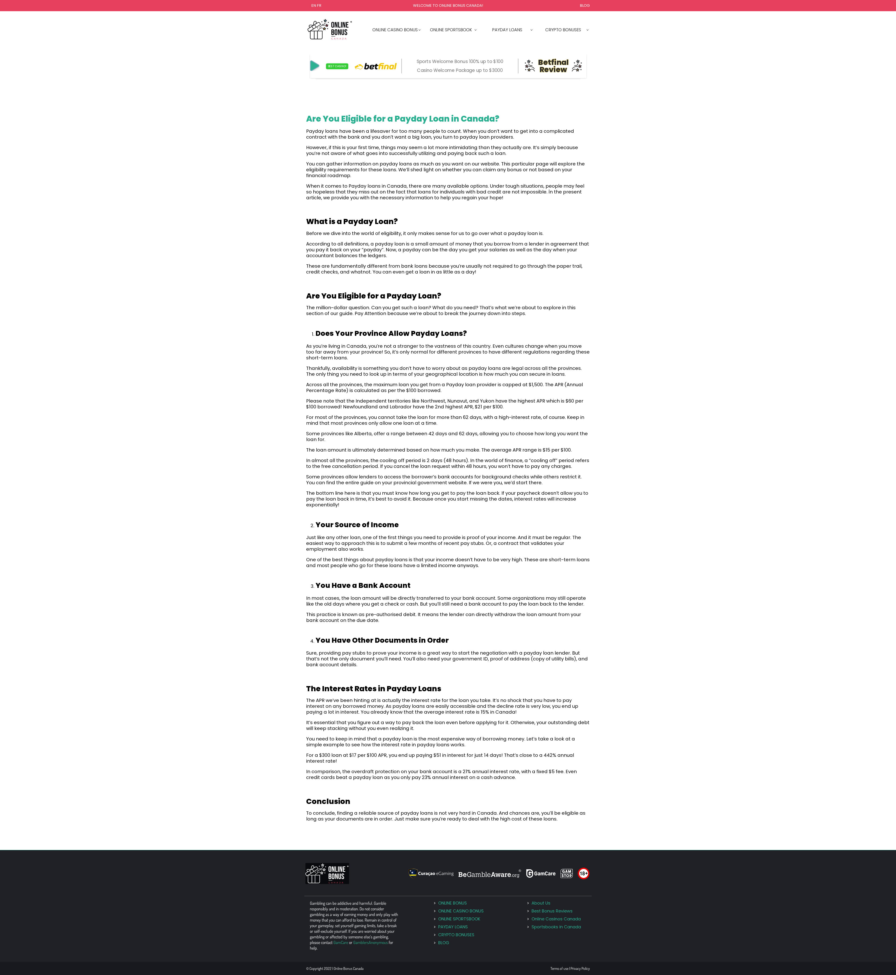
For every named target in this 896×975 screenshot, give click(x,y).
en (313, 5)
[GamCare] (541, 876)
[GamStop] (566, 876)
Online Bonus (452, 903)
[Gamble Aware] (489, 876)
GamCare (340, 942)
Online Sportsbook (459, 919)
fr (319, 5)
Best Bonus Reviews (552, 911)
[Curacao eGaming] (431, 877)
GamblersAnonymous (370, 942)
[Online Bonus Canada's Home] (329, 38)
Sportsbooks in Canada (556, 927)
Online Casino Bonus (461, 911)
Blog (585, 5)
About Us (541, 903)
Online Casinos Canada (556, 919)
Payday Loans (453, 927)
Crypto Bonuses (456, 935)
